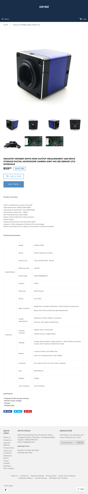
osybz (44, 6)
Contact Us (7, 440)
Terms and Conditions (67, 476)
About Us (7, 437)
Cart (84, 19)
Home (5, 25)
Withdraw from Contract (58, 478)
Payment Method (37, 476)
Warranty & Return (26, 478)
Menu (7, 19)
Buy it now (13, 184)
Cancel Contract (41, 478)
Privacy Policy (8, 448)
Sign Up (80, 442)
